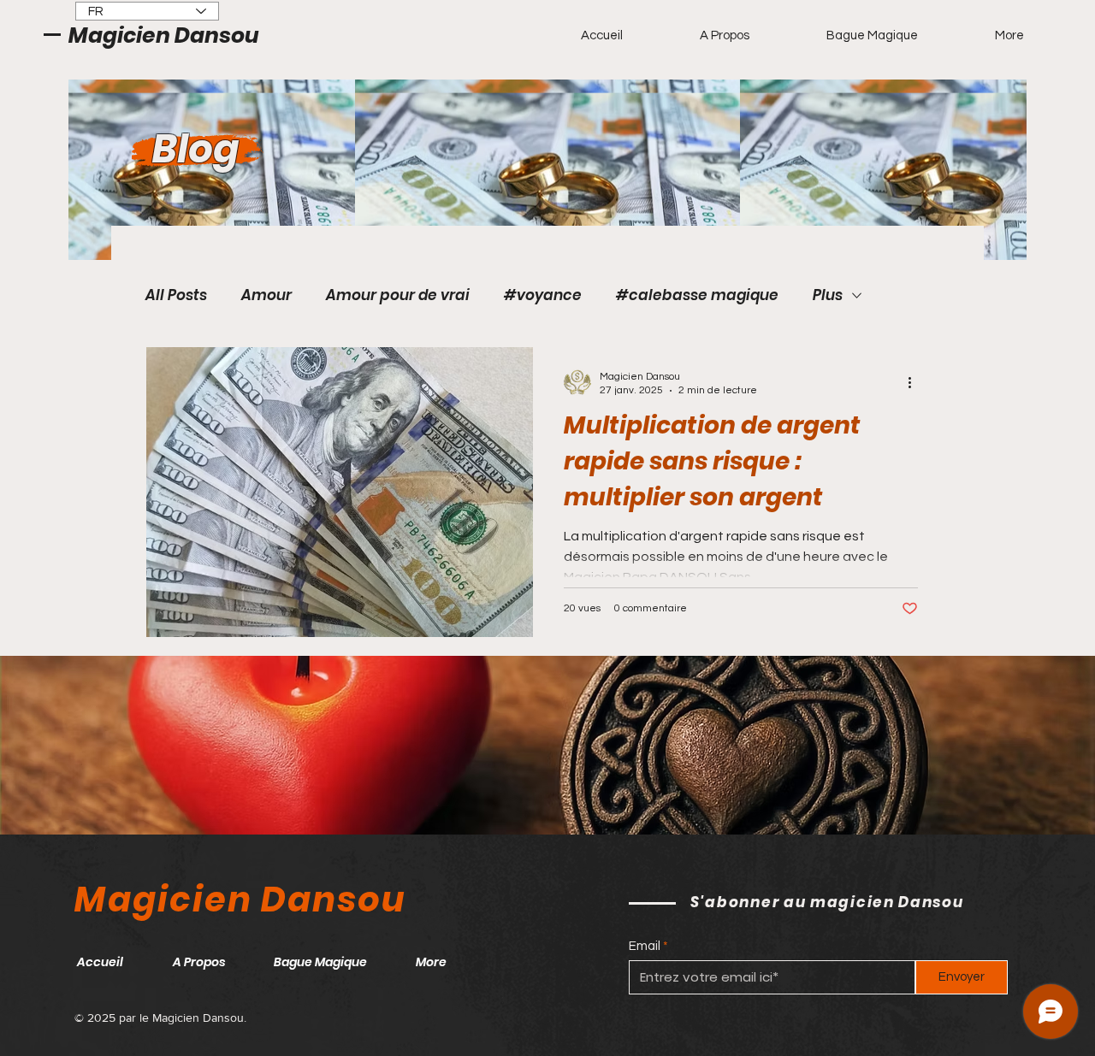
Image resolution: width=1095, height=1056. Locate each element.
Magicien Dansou (163, 35)
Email (644, 946)
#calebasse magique (697, 295)
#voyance (543, 295)
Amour (266, 295)
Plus (828, 295)
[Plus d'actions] (915, 382)
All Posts (176, 295)
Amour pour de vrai (398, 295)
